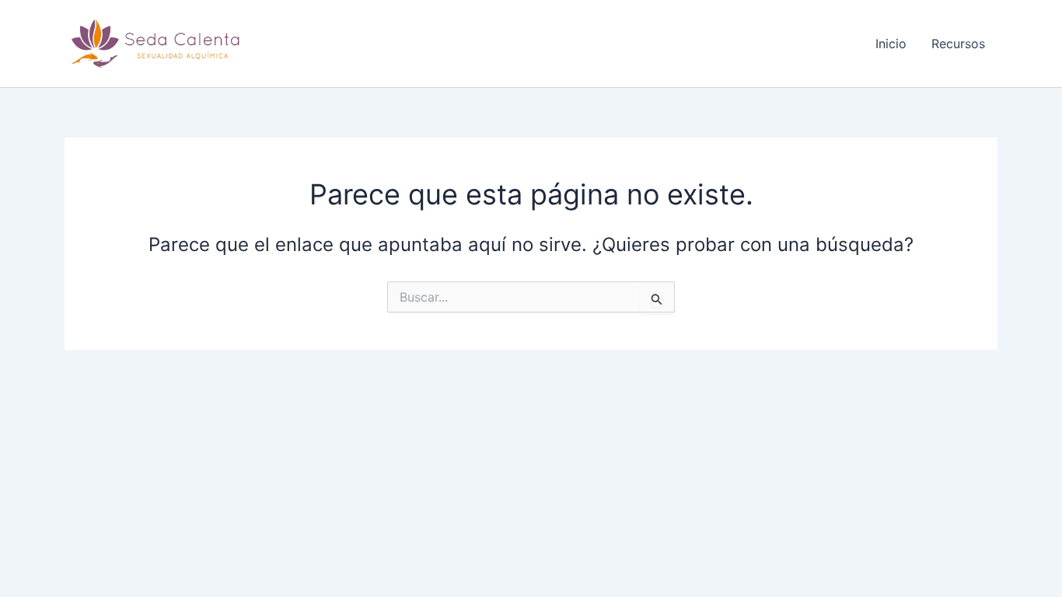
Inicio (891, 43)
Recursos (958, 43)
